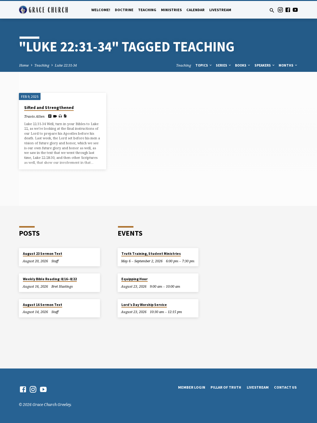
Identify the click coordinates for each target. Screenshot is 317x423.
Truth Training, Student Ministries (151, 253)
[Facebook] (288, 10)
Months (286, 65)
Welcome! (100, 9)
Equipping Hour (134, 279)
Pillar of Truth (226, 387)
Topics (202, 65)
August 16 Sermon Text (42, 305)
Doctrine (124, 9)
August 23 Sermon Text (42, 253)
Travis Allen (34, 116)
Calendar (195, 9)
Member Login (191, 387)
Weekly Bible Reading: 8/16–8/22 (50, 279)
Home (24, 65)
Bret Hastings (62, 286)
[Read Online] (50, 116)
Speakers (262, 65)
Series (222, 65)
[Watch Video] (55, 116)
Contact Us (285, 387)
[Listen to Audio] (60, 116)
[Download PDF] (65, 115)
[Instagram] (280, 10)
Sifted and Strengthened (49, 107)
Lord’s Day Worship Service (144, 305)
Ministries (171, 9)
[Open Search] (272, 10)
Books (241, 65)
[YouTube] (295, 10)
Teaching (147, 9)
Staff (55, 261)
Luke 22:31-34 (66, 65)
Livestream (220, 9)
